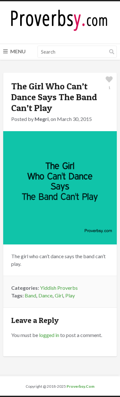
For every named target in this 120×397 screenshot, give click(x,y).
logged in (49, 335)
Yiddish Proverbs (59, 288)
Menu (17, 51)
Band (30, 295)
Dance (45, 295)
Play (70, 295)
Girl (59, 295)
